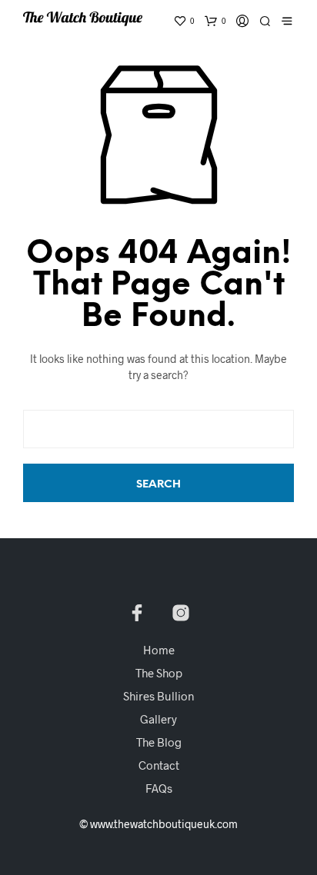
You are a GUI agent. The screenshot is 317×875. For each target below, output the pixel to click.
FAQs (158, 788)
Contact (158, 765)
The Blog (159, 742)
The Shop (158, 673)
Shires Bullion (158, 696)
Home (159, 650)
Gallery (158, 719)
